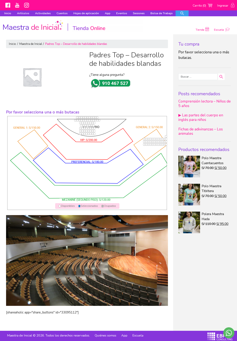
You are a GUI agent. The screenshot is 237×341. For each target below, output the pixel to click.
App (107, 13)
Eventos (121, 13)
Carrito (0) (200, 6)
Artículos (23, 13)
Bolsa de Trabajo (161, 13)
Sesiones (139, 13)
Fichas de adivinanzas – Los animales (200, 131)
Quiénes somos (105, 335)
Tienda (200, 30)
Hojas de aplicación (86, 13)
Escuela (219, 30)
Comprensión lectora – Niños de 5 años (204, 103)
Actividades (43, 13)
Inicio (7, 13)
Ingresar (223, 6)
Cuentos (62, 13)
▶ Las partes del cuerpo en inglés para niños (200, 117)
